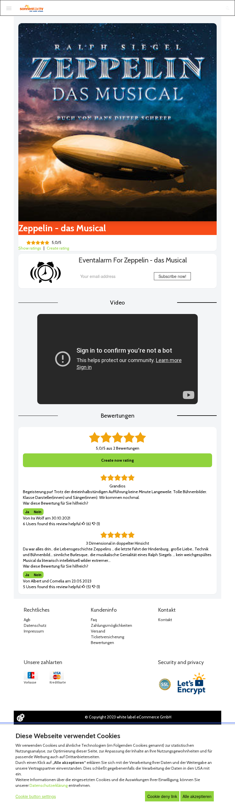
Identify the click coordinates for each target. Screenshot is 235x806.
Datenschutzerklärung (49, 785)
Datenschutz (35, 625)
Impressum (34, 631)
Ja (27, 511)
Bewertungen (102, 642)
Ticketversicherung (107, 636)
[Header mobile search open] (227, 8)
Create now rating (117, 460)
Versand (98, 631)
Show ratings (29, 248)
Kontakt (165, 619)
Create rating (58, 248)
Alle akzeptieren (197, 796)
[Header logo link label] (31, 8)
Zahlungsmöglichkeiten (111, 625)
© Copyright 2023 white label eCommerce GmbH (128, 717)
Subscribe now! (172, 276)
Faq (94, 619)
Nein (37, 511)
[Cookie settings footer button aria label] (21, 717)
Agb (27, 619)
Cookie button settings (35, 796)
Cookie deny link (162, 796)
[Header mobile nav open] (9, 8)
